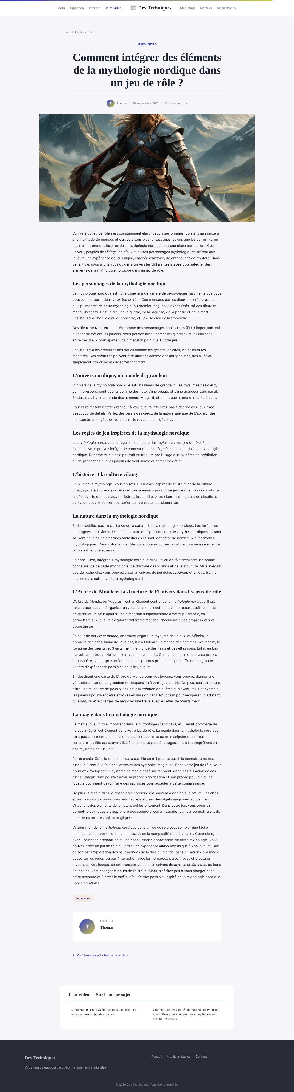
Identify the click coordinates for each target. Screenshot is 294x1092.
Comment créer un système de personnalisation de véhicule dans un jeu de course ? (104, 1012)
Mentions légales (178, 1056)
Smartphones (226, 8)
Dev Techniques (151, 8)
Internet (94, 8)
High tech (77, 8)
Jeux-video (113, 8)
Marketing (187, 8)
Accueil (71, 32)
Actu (61, 8)
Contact (201, 1056)
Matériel (206, 8)
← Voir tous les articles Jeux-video (100, 955)
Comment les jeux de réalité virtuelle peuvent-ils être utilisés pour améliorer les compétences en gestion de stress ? (185, 1014)
